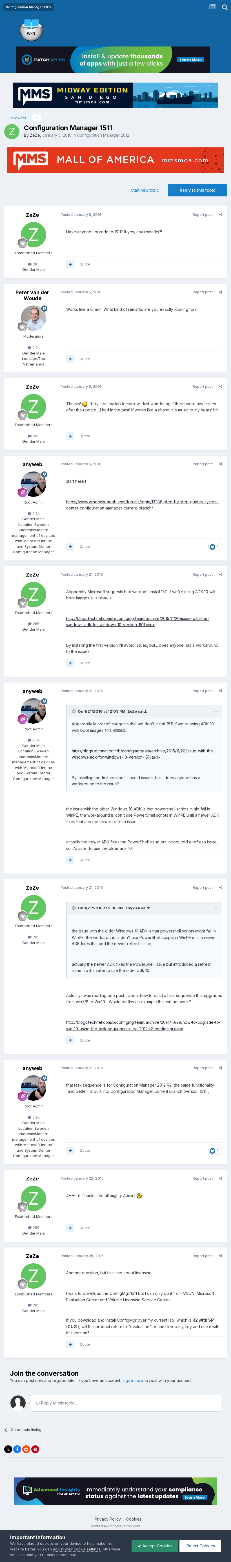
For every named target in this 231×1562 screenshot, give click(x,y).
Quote (84, 264)
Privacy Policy (108, 1519)
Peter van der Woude (32, 295)
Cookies (134, 1519)
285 (35, 264)
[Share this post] (220, 214)
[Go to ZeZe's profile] (11, 131)
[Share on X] (8, 1449)
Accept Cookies (156, 1545)
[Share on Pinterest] (35, 1449)
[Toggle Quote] (74, 711)
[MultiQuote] (70, 264)
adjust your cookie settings (77, 1549)
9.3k (35, 513)
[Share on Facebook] (17, 1449)
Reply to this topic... (58, 1403)
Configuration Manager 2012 (103, 135)
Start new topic (145, 190)
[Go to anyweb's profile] (33, 484)
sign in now (133, 1380)
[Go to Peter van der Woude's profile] (33, 318)
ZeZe (35, 135)
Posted (81, 214)
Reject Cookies (200, 1545)
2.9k (35, 347)
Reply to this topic (197, 190)
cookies (47, 1543)
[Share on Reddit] (26, 1449)
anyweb (32, 464)
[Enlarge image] (85, 403)
